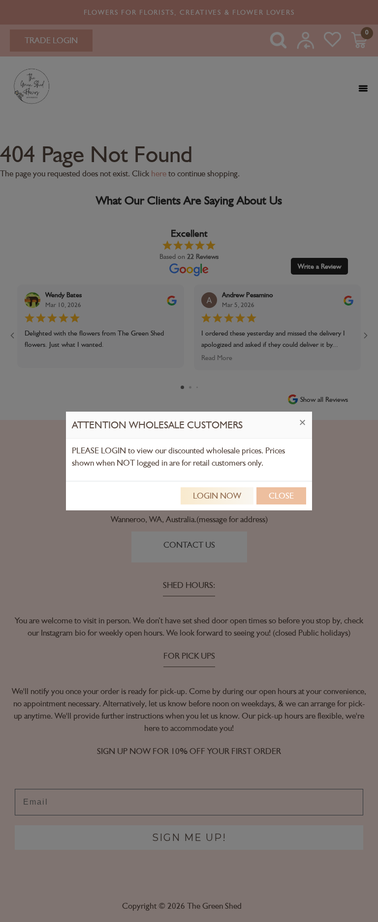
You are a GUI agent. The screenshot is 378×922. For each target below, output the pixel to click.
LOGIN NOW (217, 496)
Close (281, 496)
